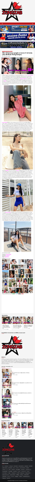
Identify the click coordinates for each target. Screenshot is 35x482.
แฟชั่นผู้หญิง (16, 476)
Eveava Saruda (8, 254)
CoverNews (21, 480)
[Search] (32, 24)
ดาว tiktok (3, 51)
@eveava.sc (7, 256)
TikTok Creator (22, 467)
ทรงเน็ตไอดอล (7, 51)
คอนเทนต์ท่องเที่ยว (4, 471)
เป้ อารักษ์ (12, 476)
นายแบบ (28, 471)
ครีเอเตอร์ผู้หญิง (18, 469)
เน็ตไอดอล (21, 474)
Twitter (3, 469)
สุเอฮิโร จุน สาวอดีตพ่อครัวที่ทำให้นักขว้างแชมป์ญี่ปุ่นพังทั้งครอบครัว (28, 326)
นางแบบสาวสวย (23, 471)
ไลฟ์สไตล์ (20, 476)
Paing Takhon (4, 467)
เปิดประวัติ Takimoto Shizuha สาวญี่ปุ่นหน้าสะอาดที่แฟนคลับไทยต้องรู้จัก (30, 432)
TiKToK (17, 467)
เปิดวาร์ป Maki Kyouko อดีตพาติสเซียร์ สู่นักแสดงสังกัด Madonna (21, 403)
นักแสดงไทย (15, 471)
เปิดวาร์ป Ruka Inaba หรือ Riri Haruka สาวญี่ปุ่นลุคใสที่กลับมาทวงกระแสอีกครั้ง (17, 326)
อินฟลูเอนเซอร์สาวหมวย (5, 474)
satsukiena (10, 467)
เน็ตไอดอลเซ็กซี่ (26, 474)
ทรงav (12, 402)
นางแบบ (19, 471)
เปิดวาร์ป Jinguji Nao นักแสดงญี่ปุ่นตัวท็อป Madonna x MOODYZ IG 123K (17, 432)
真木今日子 (8, 478)
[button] (6, 261)
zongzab (13, 469)
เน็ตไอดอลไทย (4, 476)
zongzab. (8, 56)
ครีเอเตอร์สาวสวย (28, 469)
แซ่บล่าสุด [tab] (3, 366)
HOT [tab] (12, 366)
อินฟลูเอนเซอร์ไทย (12, 474)
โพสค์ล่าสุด (11, 51)
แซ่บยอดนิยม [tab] (8, 366)
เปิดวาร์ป (9, 476)
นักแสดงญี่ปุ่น (10, 471)
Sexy (14, 467)
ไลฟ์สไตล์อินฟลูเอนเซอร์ (26, 476)
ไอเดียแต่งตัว (4, 478)
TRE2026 (27, 467)
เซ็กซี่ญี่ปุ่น (17, 474)
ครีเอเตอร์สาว (23, 469)
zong (9, 469)
